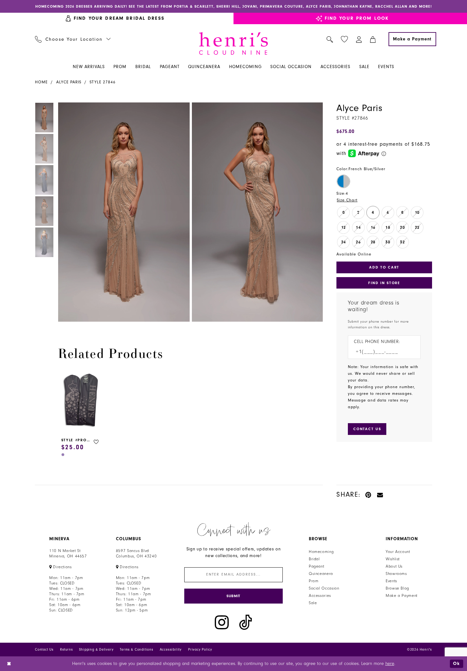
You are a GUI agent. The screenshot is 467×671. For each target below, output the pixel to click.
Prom (314, 581)
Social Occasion (324, 588)
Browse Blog (397, 588)
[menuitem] (73, 39)
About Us (394, 566)
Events (391, 581)
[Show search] (330, 39)
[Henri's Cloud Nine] (233, 43)
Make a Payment (401, 595)
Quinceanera (321, 573)
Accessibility (171, 649)
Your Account (398, 551)
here (389, 663)
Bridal (314, 559)
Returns (66, 649)
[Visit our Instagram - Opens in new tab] (222, 622)
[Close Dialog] (9, 663)
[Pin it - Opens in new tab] (368, 494)
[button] (359, 39)
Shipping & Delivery (96, 649)
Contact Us (44, 649)
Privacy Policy (200, 649)
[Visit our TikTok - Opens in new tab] (245, 622)
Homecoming (321, 551)
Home (41, 82)
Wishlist (393, 559)
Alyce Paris (68, 82)
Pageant (316, 566)
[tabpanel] (123, 212)
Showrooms (396, 573)
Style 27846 (103, 82)
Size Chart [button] (347, 200)
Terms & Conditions (136, 649)
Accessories (320, 595)
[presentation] (81, 401)
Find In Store (384, 283)
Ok (456, 663)
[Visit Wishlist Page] (344, 39)
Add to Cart (384, 267)
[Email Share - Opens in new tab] (380, 494)
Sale (313, 603)
